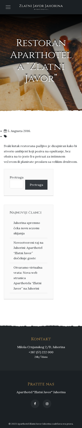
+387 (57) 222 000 (41, 352)
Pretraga (16, 177)
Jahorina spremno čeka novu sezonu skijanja (27, 228)
